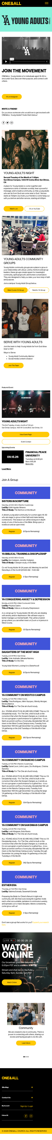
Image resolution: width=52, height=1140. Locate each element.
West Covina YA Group (15, 290)
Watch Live (14, 209)
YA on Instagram (12, 97)
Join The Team (13, 365)
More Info (29, 464)
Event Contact (26, 442)
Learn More (26, 1043)
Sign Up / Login (26, 1106)
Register (12, 531)
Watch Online (12, 982)
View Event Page (26, 434)
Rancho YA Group (38, 290)
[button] (24, 1056)
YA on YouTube (34, 209)
